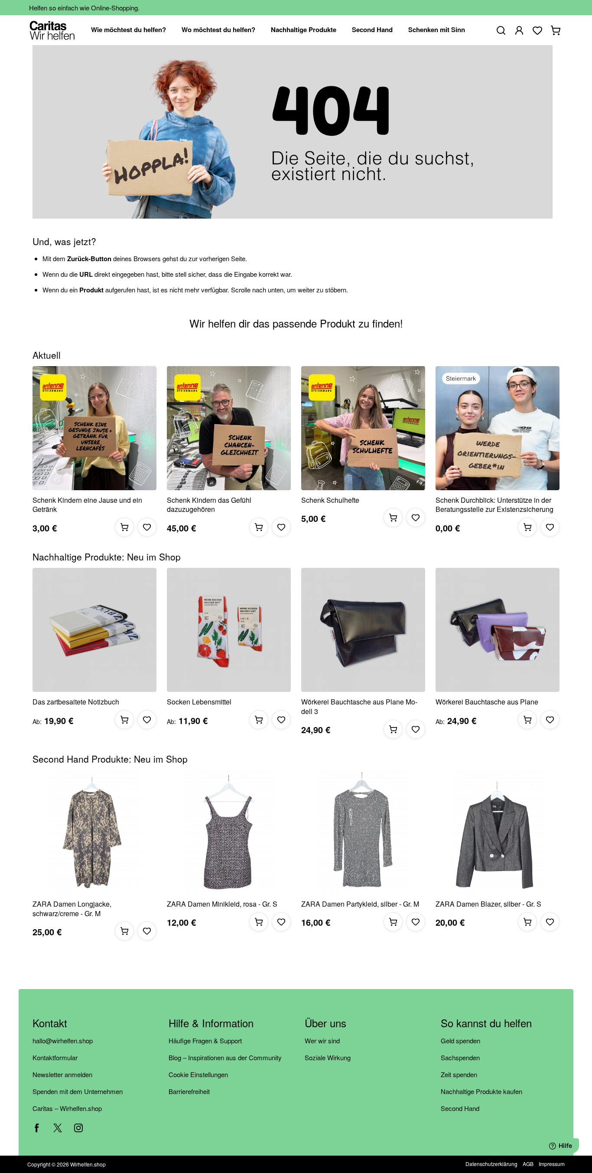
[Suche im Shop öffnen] (501, 30)
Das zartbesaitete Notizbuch (76, 702)
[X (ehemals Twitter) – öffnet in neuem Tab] (57, 1128)
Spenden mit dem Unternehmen (78, 1091)
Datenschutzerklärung (491, 1163)
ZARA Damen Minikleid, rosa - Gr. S (222, 904)
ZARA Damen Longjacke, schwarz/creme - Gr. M (72, 908)
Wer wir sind (322, 1040)
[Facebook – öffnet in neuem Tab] (37, 1128)
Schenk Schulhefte (330, 500)
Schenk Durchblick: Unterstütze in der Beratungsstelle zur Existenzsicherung (494, 504)
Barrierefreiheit (189, 1091)
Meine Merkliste (537, 30)
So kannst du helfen (486, 1023)
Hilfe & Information (211, 1023)
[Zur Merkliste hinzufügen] (146, 527)
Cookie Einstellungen (198, 1074)
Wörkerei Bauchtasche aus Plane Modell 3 (359, 706)
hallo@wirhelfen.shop (63, 1040)
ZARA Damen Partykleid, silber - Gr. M (360, 904)
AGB (528, 1163)
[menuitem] (128, 30)
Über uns (325, 1023)
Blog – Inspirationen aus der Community (225, 1057)
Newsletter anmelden (62, 1074)
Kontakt (50, 1023)
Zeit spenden (459, 1074)
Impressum (552, 1163)
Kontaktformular (55, 1057)
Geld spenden (460, 1040)
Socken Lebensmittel (199, 702)
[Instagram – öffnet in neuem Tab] (78, 1128)
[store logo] (52, 30)
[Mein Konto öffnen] (519, 30)
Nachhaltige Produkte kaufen (481, 1091)
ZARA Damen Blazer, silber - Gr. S (488, 904)
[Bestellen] (124, 527)
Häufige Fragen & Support (205, 1040)
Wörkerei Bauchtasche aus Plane (487, 702)
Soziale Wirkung (328, 1057)
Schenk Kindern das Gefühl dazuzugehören (209, 504)
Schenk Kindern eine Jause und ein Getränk (87, 504)
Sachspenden (460, 1057)
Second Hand (460, 1108)
